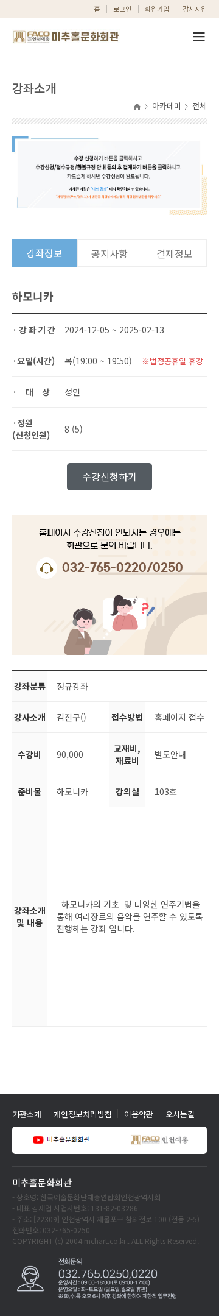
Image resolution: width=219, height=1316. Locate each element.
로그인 (122, 8)
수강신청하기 (109, 476)
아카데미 (166, 105)
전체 (199, 105)
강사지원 (194, 8)
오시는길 (180, 1114)
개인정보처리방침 (83, 1114)
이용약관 (138, 1114)
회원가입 (157, 8)
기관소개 (26, 1114)
